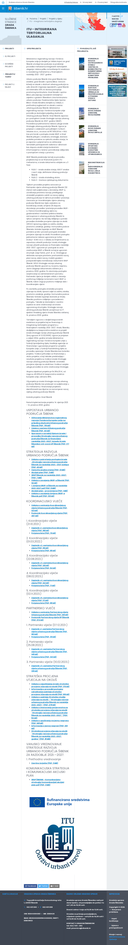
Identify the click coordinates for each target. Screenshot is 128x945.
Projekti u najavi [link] (9, 85)
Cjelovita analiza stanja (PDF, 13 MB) (48, 470)
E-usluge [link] (78, 16)
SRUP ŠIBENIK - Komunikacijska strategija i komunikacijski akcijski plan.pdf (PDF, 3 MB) (47, 782)
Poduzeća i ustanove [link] (93, 16)
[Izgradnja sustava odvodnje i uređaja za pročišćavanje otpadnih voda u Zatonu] (81, 91)
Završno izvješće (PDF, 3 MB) (44, 763)
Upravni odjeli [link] (31, 16)
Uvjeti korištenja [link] (113, 919)
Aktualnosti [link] (109, 16)
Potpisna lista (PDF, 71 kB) (43, 585)
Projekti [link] (43, 18)
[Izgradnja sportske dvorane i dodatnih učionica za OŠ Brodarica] (81, 149)
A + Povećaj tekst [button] (101, 2)
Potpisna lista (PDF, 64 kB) (43, 568)
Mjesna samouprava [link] (63, 16)
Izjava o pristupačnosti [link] (116, 926)
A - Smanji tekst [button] (86, 2)
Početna (32, 18)
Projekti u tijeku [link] (55, 18)
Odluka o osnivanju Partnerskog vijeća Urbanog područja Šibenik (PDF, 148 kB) (49, 613)
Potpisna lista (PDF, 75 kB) (43, 533)
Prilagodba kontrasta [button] (118, 2)
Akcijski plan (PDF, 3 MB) (42, 472)
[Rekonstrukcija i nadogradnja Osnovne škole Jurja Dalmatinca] (81, 167)
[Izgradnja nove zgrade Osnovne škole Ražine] (81, 114)
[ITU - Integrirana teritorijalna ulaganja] (91, 21)
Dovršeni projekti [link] (9, 65)
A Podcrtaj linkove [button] (71, 2)
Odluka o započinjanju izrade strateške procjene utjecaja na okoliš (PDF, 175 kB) (50, 685)
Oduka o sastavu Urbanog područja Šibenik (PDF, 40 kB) (48, 429)
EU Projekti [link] (10, 56)
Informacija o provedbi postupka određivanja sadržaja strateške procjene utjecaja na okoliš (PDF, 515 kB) (50, 692)
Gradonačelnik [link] (17, 16)
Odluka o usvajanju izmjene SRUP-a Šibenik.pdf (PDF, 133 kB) (48, 494)
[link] (10, 8)
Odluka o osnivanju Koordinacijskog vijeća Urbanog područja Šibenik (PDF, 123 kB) (49, 508)
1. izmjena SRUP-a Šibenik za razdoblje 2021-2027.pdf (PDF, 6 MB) (49, 486)
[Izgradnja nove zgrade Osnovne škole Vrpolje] (81, 131)
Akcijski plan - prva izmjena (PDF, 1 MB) (49, 491)
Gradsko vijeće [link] (45, 16)
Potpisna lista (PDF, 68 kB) (43, 550)
